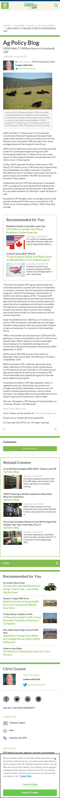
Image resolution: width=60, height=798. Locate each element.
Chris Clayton (25, 62)
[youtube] (28, 699)
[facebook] (6, 699)
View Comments (30, 449)
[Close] (55, 758)
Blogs (31, 26)
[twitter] (17, 699)
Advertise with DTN (18, 738)
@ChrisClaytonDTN (27, 69)
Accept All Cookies (30, 793)
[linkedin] (38, 699)
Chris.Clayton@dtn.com (45, 413)
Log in (6, 708)
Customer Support (17, 723)
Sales (11, 730)
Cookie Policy (26, 776)
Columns (19, 26)
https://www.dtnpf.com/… (15, 409)
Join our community (23, 708)
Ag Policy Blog (46, 26)
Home (6, 26)
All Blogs (6, 563)
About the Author (31, 675)
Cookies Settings (30, 784)
